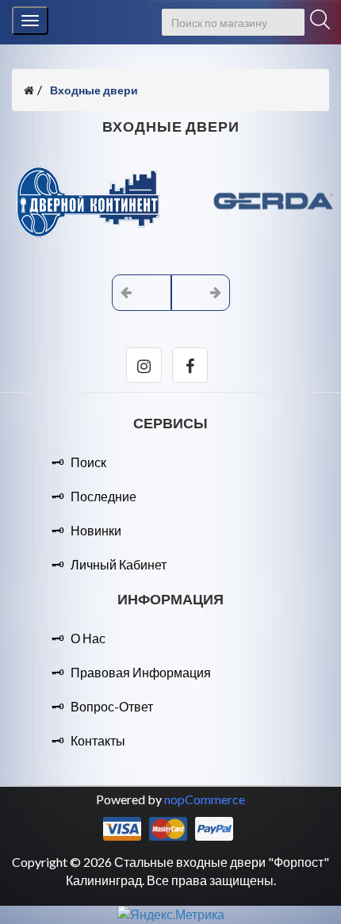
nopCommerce (204, 799)
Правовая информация (141, 672)
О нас (88, 638)
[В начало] (29, 90)
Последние (103, 496)
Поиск (88, 462)
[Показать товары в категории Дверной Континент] (91, 241)
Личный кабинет (119, 564)
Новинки (96, 530)
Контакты (98, 740)
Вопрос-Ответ (112, 706)
